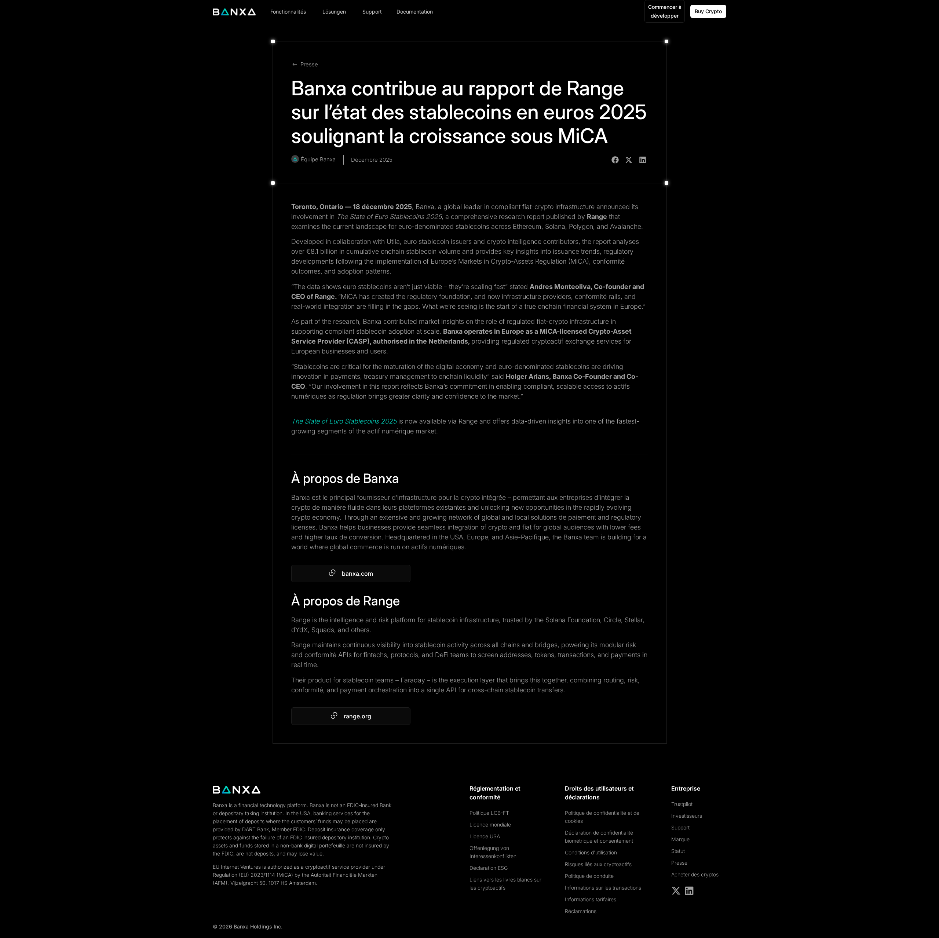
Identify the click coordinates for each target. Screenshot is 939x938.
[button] (615, 160)
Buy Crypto (708, 11)
